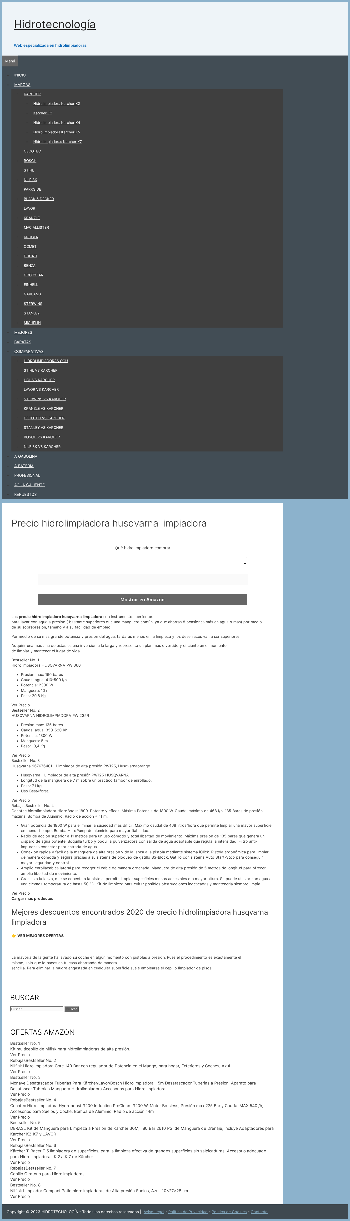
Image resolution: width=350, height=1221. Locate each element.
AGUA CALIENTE (29, 484)
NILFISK (30, 179)
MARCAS (22, 84)
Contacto (259, 1211)
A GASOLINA (25, 456)
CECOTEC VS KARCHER (44, 418)
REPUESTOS (25, 494)
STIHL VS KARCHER (41, 370)
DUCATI (30, 256)
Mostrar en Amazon (142, 599)
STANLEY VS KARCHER (43, 427)
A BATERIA (24, 465)
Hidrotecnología (55, 24)
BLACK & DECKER (39, 199)
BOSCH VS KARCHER (42, 437)
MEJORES (23, 332)
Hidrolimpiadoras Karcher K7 (57, 141)
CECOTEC (32, 151)
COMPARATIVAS (29, 351)
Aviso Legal (154, 1211)
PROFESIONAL (27, 475)
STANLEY (32, 313)
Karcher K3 (42, 113)
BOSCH (30, 160)
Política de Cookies (229, 1211)
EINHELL (31, 284)
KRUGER (31, 237)
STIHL (29, 170)
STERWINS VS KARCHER (45, 399)
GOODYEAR (33, 275)
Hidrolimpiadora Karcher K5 (56, 132)
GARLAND (32, 294)
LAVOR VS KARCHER (41, 389)
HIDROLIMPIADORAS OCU (46, 361)
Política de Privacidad (188, 1211)
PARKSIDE (32, 189)
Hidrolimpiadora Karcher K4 (56, 122)
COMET (30, 246)
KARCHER (32, 94)
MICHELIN (32, 322)
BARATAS (22, 341)
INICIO (20, 75)
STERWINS (33, 303)
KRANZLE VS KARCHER (43, 408)
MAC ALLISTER (36, 227)
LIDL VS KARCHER (39, 380)
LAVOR (29, 208)
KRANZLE (32, 218)
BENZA (29, 265)
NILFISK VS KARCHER (42, 446)
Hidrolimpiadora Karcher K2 (56, 103)
